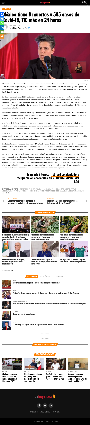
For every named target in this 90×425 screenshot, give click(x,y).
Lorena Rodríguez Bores (49, 191)
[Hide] (1, 41)
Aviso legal (56, 412)
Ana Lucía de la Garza (42, 189)
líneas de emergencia (30, 191)
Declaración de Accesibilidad (40, 412)
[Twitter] (2, 19)
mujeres (64, 191)
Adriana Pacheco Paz (19, 28)
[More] (2, 36)
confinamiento (58, 189)
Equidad (18, 191)
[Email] (2, 32)
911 (31, 189)
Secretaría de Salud (76, 191)
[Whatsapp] (2, 23)
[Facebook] (2, 14)
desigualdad (8, 191)
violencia (6, 193)
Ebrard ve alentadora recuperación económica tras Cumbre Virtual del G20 (47, 178)
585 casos (24, 189)
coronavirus (71, 189)
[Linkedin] (2, 27)
